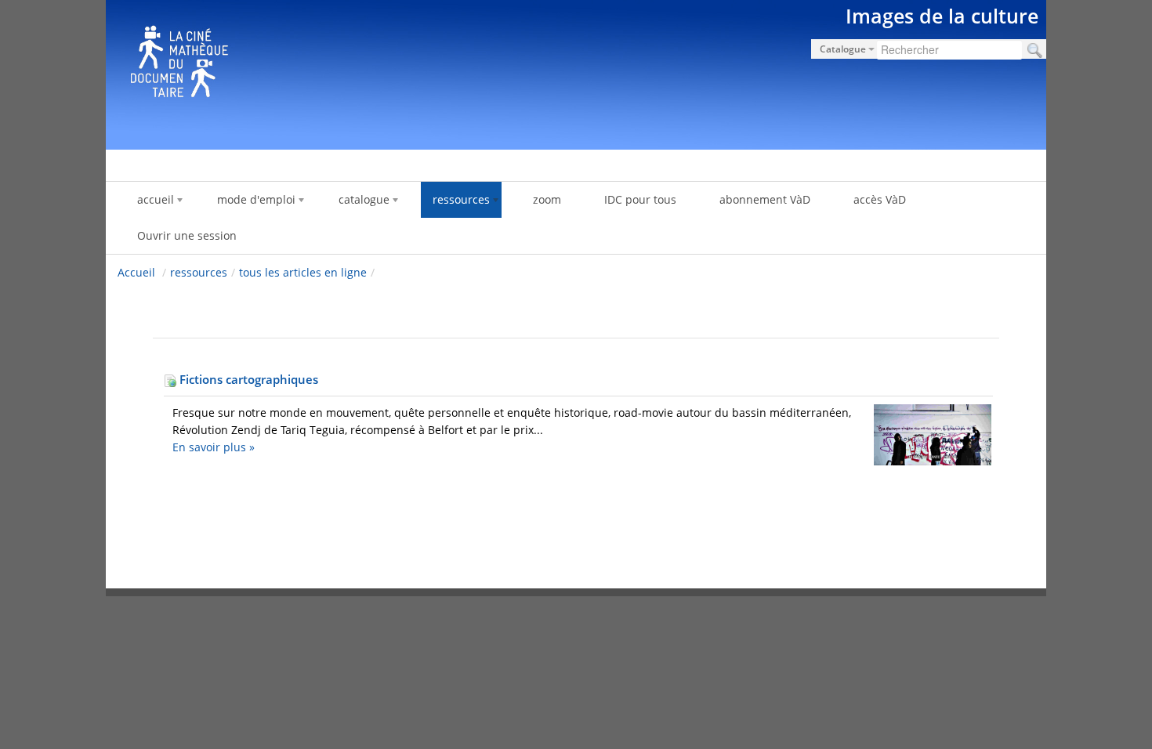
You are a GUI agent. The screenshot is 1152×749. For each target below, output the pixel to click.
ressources (198, 272)
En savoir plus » (213, 447)
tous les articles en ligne (303, 272)
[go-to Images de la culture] (576, 72)
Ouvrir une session (187, 235)
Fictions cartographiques (247, 379)
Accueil (136, 272)
